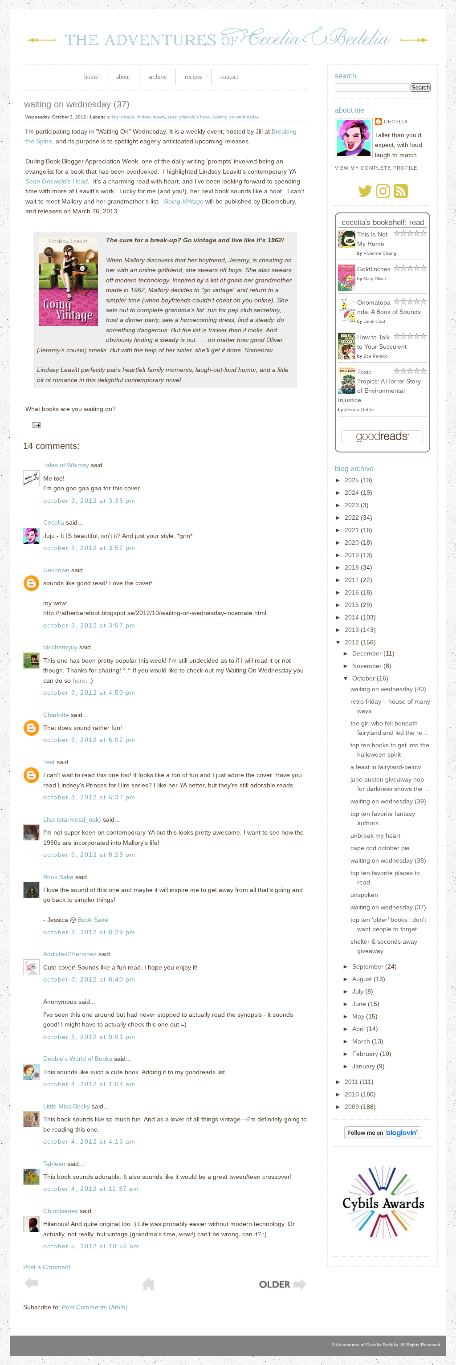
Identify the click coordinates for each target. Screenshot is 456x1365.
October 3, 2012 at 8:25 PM (89, 854)
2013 (353, 629)
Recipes (193, 76)
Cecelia (53, 522)
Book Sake (58, 876)
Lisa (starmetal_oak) (72, 819)
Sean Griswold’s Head (56, 181)
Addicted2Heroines (70, 954)
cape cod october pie (380, 848)
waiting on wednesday (236, 116)
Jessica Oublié (359, 409)
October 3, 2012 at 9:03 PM (89, 1036)
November (367, 665)
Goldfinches (374, 269)
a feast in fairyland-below (385, 766)
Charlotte (56, 714)
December (367, 653)
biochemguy (60, 647)
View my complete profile (376, 168)
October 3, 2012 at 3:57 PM (89, 625)
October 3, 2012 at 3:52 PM (89, 547)
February (366, 1053)
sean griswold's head (189, 116)
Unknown (56, 570)
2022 (353, 517)
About (123, 76)
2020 (353, 542)
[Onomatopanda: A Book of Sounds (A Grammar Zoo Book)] (349, 320)
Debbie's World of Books (77, 1058)
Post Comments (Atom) (95, 1307)
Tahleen (54, 1163)
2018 (353, 567)
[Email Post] (35, 424)
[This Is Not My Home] (349, 245)
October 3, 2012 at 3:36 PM (89, 500)
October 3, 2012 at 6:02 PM (89, 739)
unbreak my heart (375, 835)
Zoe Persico (375, 356)
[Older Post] (282, 1288)
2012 (353, 642)
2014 (353, 617)
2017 (353, 579)
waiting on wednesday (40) (388, 689)
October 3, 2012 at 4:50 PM (89, 692)
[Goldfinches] (349, 289)
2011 (352, 1081)
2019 (353, 554)
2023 (353, 505)
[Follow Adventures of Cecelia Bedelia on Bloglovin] (382, 1137)
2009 (353, 1106)
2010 (353, 1094)
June (360, 1003)
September (368, 966)
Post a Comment (46, 1267)
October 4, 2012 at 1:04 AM (89, 1084)
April (359, 1028)
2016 (353, 592)
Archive (157, 76)
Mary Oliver (374, 278)
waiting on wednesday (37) (77, 104)
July (358, 991)
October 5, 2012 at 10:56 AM (91, 1246)
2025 (353, 480)
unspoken (364, 894)
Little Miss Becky (66, 1106)
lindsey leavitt (151, 116)
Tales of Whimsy (66, 465)
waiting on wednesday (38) (388, 860)
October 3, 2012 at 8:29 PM (89, 932)
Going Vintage (183, 201)
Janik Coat (374, 321)
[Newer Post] (31, 1286)
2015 (353, 604)
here (79, 680)
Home (91, 76)
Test (49, 762)
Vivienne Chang (379, 253)
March (362, 1041)
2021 (353, 530)
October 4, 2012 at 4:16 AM (89, 1141)
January (364, 1066)
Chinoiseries (60, 1210)
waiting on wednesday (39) (388, 801)
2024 (353, 492)
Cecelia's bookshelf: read (383, 222)
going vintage (120, 116)
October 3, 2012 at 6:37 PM (89, 797)
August (363, 978)
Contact (229, 76)
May (359, 1016)
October (364, 678)
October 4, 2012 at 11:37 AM (91, 1188)
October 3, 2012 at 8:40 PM (89, 979)
